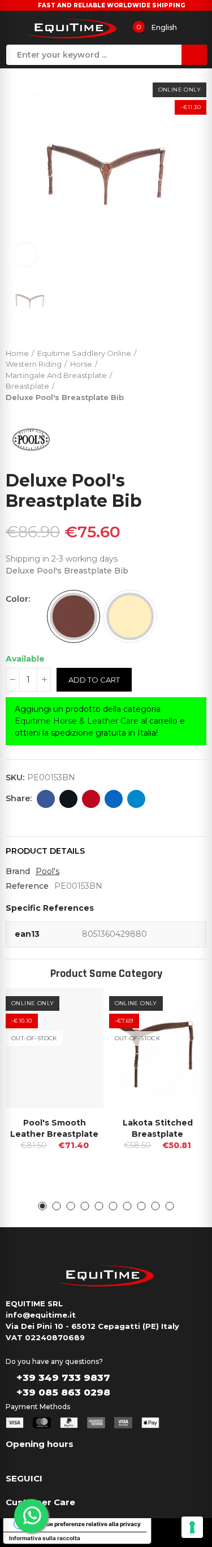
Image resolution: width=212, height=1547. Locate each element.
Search (194, 55)
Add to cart (94, 679)
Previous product (169, 373)
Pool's (47, 871)
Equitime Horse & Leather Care (77, 721)
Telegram (136, 799)
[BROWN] (73, 616)
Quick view (75, 1007)
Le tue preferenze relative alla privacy (88, 1523)
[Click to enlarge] (25, 255)
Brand (18, 871)
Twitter (68, 799)
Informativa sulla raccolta (44, 1538)
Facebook (46, 799)
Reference (27, 886)
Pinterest (91, 799)
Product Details (45, 851)
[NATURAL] (130, 616)
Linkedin (114, 799)
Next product (197, 373)
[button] (42, 1206)
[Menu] (13, 27)
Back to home (183, 373)
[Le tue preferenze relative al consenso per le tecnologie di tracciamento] (192, 1527)
